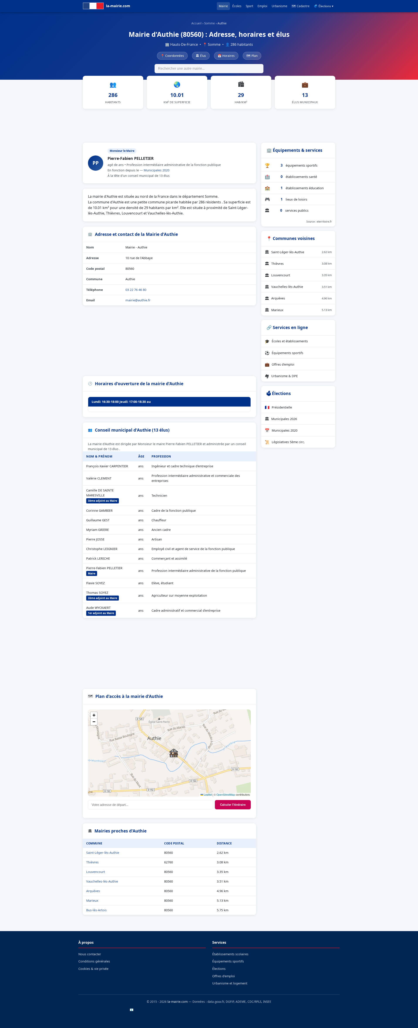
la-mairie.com (177, 1001)
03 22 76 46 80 (135, 289)
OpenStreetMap (225, 794)
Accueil (196, 23)
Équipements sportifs (284, 352)
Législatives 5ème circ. (285, 442)
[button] (173, 753)
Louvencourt (95, 872)
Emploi (262, 6)
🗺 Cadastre (301, 6)
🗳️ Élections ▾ (323, 6)
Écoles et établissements (286, 341)
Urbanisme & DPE (281, 375)
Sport (249, 6)
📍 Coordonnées (172, 56)
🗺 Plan (252, 56)
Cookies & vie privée (93, 969)
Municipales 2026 (281, 418)
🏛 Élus (201, 56)
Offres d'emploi (279, 364)
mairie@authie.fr (137, 300)
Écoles (236, 6)
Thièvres (92, 862)
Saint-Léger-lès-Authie (102, 853)
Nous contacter (89, 954)
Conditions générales (94, 961)
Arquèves (93, 891)
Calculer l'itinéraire (233, 804)
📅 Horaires (226, 56)
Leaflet (207, 794)
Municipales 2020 (156, 170)
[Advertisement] (209, 125)
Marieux (92, 900)
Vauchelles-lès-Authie (102, 881)
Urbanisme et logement (229, 983)
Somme (209, 23)
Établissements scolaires (230, 954)
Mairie (223, 6)
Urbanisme (279, 6)
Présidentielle (278, 407)
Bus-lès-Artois (96, 910)
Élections (219, 969)
